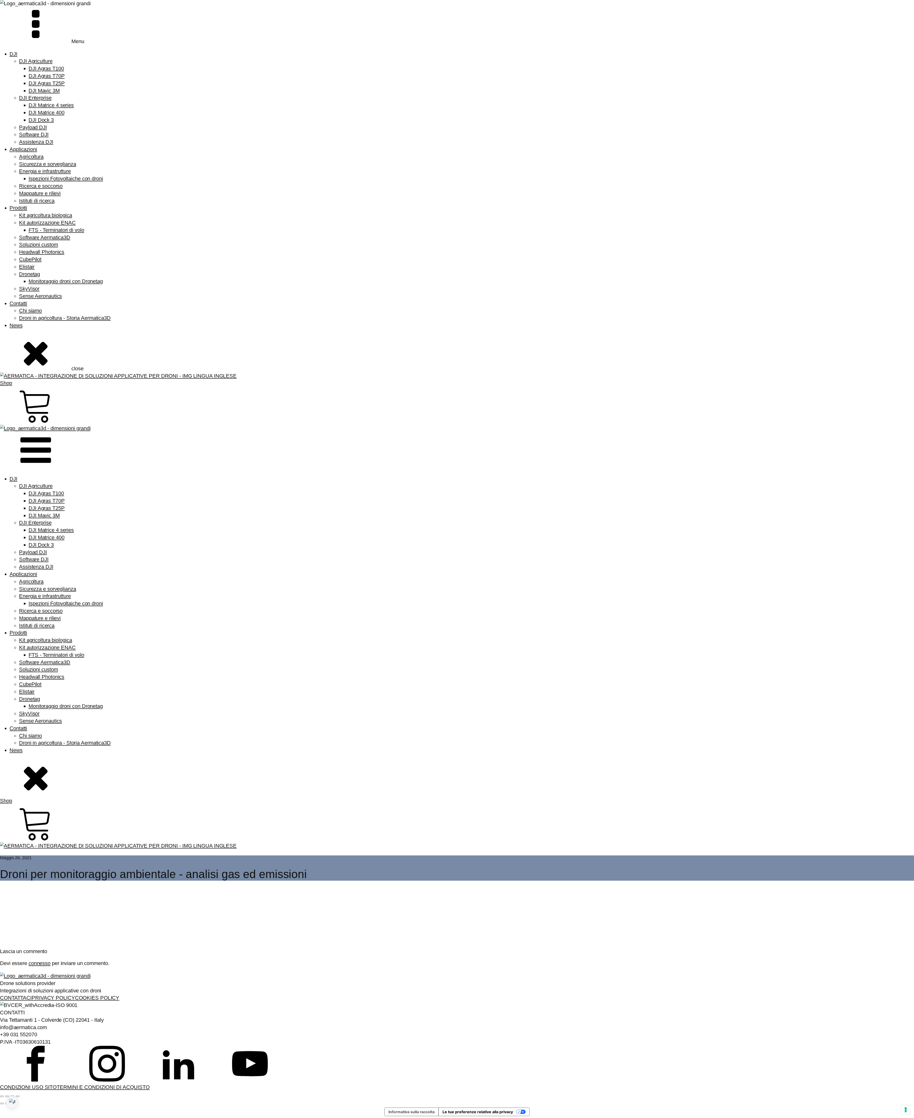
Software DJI (34, 134)
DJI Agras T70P (47, 76)
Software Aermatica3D (44, 237)
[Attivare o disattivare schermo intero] (7, 1096)
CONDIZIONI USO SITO (28, 1087)
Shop (6, 383)
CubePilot (30, 259)
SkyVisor (29, 289)
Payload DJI (33, 127)
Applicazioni (23, 149)
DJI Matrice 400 (47, 113)
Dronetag (29, 274)
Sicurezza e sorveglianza (47, 164)
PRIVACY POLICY (53, 998)
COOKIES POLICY (97, 998)
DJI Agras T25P (47, 83)
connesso (39, 963)
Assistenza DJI (36, 142)
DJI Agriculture (36, 61)
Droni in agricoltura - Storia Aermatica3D (65, 318)
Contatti (18, 303)
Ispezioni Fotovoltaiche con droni (66, 179)
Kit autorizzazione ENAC (47, 223)
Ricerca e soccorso (41, 186)
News (16, 325)
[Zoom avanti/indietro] (2, 1096)
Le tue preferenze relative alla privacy (477, 1111)
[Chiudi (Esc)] (18, 1096)
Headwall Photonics (41, 252)
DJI (13, 54)
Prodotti (18, 208)
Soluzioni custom (38, 245)
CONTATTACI (16, 998)
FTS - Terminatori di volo (56, 230)
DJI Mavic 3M (44, 91)
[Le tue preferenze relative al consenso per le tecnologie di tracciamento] (905, 1109)
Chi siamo (30, 311)
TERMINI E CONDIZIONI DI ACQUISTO (103, 1087)
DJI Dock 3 (41, 120)
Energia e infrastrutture (45, 171)
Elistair (27, 267)
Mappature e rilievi (40, 193)
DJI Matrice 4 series (51, 105)
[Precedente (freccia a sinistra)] (2, 1103)
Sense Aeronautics (40, 296)
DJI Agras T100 (46, 68)
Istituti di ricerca (37, 201)
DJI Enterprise (35, 98)
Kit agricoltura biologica (45, 215)
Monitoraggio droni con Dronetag (66, 281)
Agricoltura (31, 157)
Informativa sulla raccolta (411, 1111)
